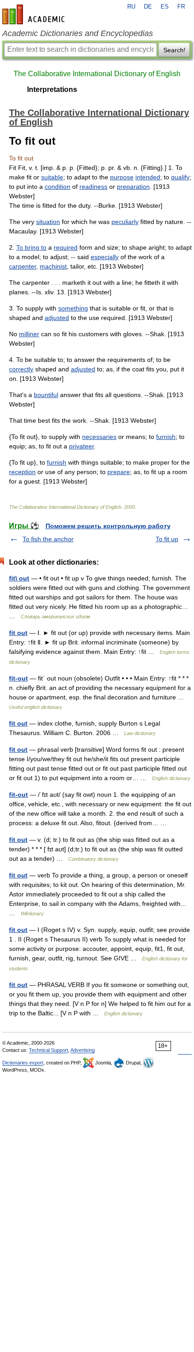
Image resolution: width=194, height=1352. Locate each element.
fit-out (18, 678)
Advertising (82, 1050)
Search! (174, 50)
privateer (81, 446)
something (73, 308)
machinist (53, 266)
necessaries (99, 436)
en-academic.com (34, 14)
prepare (118, 471)
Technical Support (48, 1050)
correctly (21, 369)
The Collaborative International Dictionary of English (97, 74)
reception (22, 471)
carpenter (22, 266)
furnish (166, 436)
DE (148, 7)
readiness (93, 186)
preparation (133, 186)
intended (147, 177)
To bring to (31, 247)
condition (57, 186)
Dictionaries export (22, 1062)
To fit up (167, 539)
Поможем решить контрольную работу (108, 526)
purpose (122, 177)
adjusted (57, 317)
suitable (52, 177)
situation (48, 221)
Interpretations (52, 89)
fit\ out (19, 578)
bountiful (46, 394)
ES (165, 7)
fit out (18, 632)
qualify (180, 177)
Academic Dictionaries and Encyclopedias (77, 33)
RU (131, 7)
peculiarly (125, 221)
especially (105, 256)
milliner (29, 334)
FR (181, 7)
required (66, 247)
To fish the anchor (48, 539)
